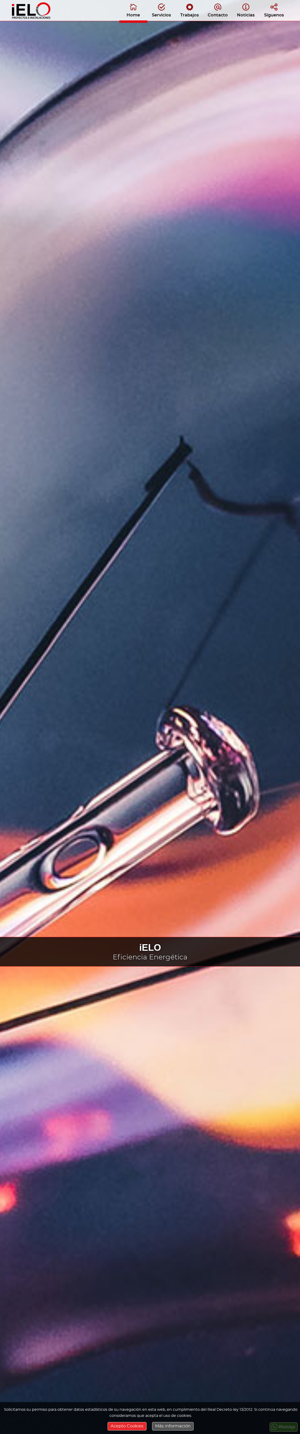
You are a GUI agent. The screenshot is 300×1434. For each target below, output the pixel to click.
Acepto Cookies (127, 1426)
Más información (173, 1426)
